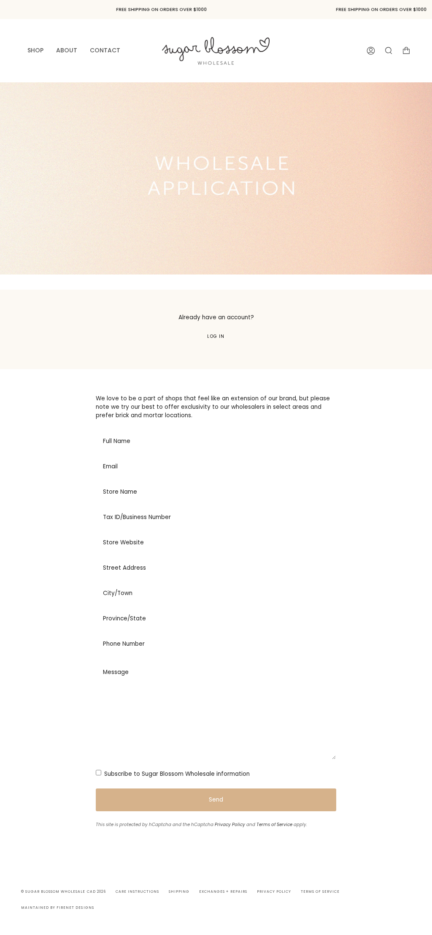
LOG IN (215, 336)
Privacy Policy (230, 824)
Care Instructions (137, 891)
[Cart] (406, 50)
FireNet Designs (75, 907)
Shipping (179, 891)
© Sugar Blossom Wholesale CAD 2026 (63, 891)
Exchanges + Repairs (223, 891)
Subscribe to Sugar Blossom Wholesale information (176, 774)
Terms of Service (274, 824)
